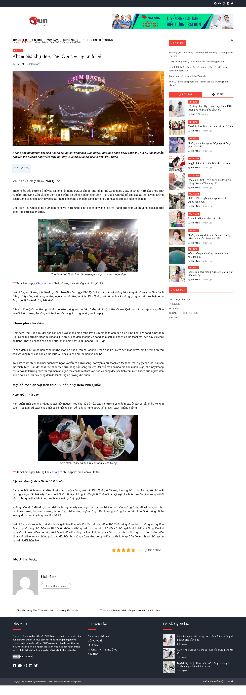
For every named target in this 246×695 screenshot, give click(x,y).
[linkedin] (227, 3)
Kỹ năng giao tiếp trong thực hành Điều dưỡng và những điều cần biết (210, 108)
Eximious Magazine (72, 681)
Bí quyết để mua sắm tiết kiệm (205, 218)
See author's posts (56, 585)
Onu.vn (16, 636)
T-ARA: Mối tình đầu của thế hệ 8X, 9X (210, 126)
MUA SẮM (52, 39)
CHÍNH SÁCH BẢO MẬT (213, 681)
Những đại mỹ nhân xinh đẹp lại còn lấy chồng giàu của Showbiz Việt (209, 237)
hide (26, 167)
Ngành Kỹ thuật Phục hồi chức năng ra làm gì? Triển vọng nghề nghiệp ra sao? (203, 665)
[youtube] (219, 3)
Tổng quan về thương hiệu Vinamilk (187, 76)
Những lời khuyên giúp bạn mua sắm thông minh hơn (208, 200)
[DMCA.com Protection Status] (48, 657)
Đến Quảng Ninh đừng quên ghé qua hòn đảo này (208, 255)
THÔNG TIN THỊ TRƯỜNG (98, 39)
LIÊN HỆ (229, 681)
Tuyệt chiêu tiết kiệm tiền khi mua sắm (209, 163)
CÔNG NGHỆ (70, 39)
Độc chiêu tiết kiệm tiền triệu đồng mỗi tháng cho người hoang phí (210, 181)
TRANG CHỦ (20, 39)
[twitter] (232, 3)
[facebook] (215, 3)
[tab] (185, 94)
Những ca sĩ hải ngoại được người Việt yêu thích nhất (209, 145)
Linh (193, 114)
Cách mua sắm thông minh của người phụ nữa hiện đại (210, 273)
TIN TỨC (37, 39)
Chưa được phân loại (179, 299)
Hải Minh (20, 63)
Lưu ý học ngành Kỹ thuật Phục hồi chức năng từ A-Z (196, 61)
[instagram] (223, 3)
